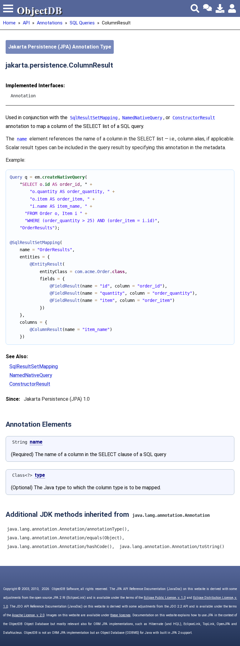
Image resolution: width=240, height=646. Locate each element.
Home (9, 23)
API (26, 23)
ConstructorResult (29, 384)
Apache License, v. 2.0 (28, 615)
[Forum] (207, 8)
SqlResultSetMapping (33, 366)
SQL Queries (82, 23)
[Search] (195, 8)
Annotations (49, 23)
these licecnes (120, 615)
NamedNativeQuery (30, 375)
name (36, 442)
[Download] (220, 8)
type (40, 475)
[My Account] (232, 8)
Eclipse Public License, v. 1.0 (165, 598)
